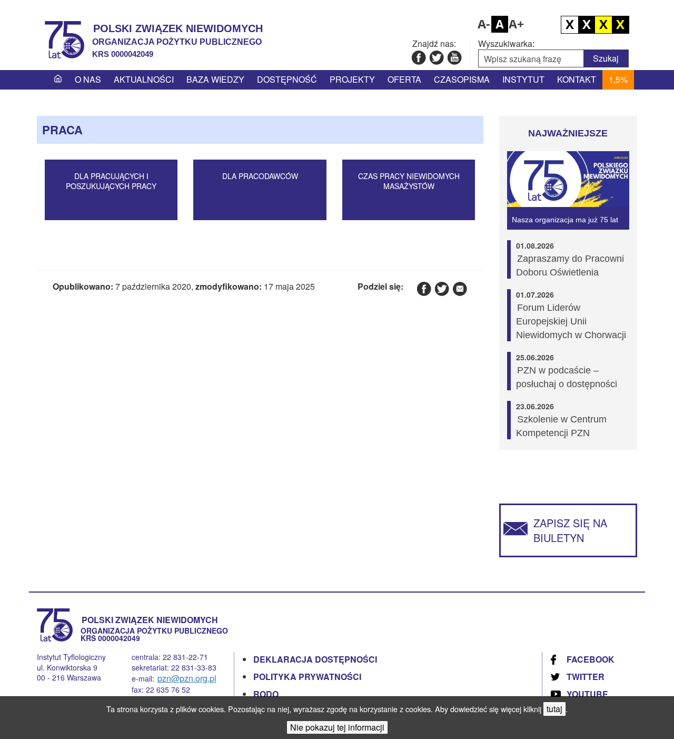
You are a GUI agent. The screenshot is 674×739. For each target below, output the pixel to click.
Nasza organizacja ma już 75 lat (565, 219)
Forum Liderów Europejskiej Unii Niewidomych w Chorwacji (571, 321)
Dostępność (287, 79)
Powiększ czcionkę (516, 24)
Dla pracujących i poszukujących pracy (111, 181)
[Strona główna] (57, 79)
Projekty (352, 79)
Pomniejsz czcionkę (482, 24)
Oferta (404, 79)
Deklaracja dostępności (315, 659)
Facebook (590, 659)
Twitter (585, 677)
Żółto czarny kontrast (620, 24)
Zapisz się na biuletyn (570, 530)
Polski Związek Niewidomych (178, 28)
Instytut (523, 79)
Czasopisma (462, 79)
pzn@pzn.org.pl (186, 678)
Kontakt (576, 79)
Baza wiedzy (215, 79)
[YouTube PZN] (454, 57)
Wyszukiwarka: (506, 44)
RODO (266, 694)
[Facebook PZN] (418, 57)
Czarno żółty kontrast (603, 24)
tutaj (554, 709)
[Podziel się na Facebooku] (423, 288)
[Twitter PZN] (436, 57)
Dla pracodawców (260, 176)
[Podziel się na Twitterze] (441, 288)
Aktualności (144, 79)
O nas (88, 79)
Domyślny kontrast (569, 24)
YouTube (587, 694)
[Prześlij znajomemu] (459, 288)
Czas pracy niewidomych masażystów (409, 181)
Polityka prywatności (307, 677)
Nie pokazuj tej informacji (337, 727)
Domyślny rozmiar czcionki (499, 24)
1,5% (618, 79)
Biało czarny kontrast (586, 24)
